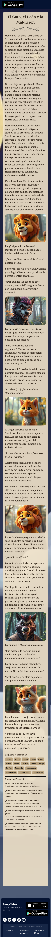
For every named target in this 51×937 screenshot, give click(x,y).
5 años (33, 759)
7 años (8, 764)
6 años (40, 759)
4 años (25, 759)
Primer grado (11, 772)
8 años (16, 764)
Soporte (9, 930)
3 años (17, 759)
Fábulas (9, 759)
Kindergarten (31, 768)
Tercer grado (38, 772)
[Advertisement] (25, 858)
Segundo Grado (24, 772)
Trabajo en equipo (37, 764)
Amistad (25, 764)
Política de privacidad (24, 931)
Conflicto (9, 768)
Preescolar (19, 768)
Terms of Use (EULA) (39, 931)
